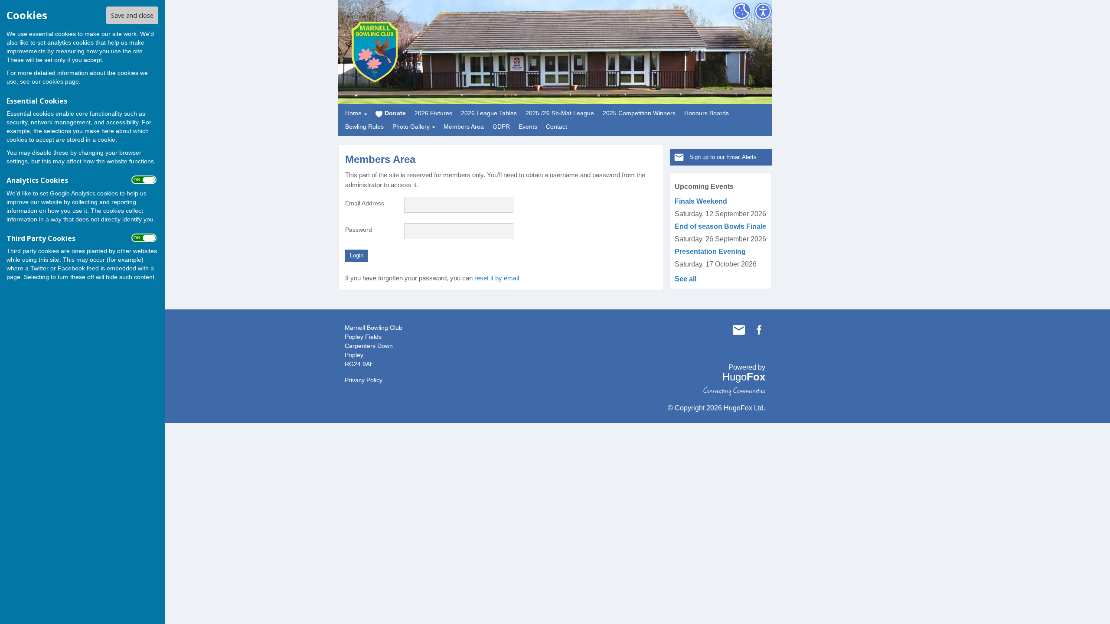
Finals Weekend (701, 201)
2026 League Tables (489, 113)
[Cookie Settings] (741, 11)
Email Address (364, 203)
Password (358, 230)
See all (685, 279)
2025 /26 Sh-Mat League (560, 113)
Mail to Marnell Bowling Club (738, 329)
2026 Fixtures (433, 113)
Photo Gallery (411, 126)
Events (528, 126)
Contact (556, 126)
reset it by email (496, 278)
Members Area (464, 126)
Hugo (743, 377)
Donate (395, 113)
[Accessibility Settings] (763, 11)
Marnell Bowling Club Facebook (758, 329)
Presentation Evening (710, 251)
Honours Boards (706, 113)
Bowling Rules (364, 126)
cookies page (60, 81)
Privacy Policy (363, 380)
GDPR (501, 126)
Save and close (132, 15)
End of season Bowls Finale (720, 226)
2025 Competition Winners (639, 113)
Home (353, 113)
